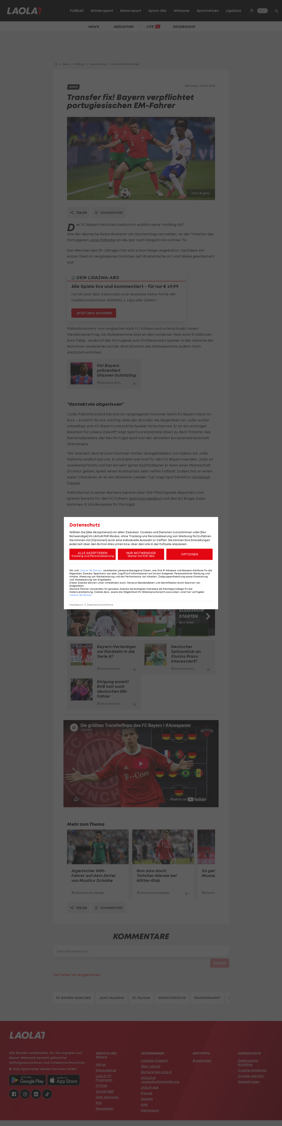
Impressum (76, 604)
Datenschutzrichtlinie (100, 604)
